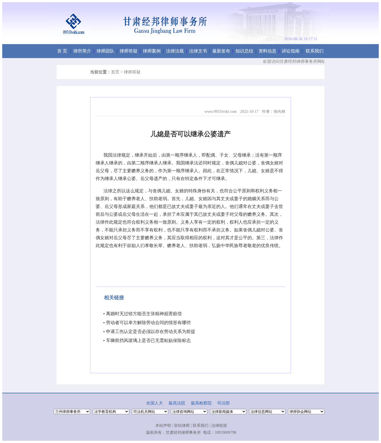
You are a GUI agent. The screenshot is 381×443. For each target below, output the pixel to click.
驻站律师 (182, 425)
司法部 (223, 403)
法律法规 (175, 51)
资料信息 (267, 51)
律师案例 (152, 51)
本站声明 (163, 425)
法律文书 (198, 51)
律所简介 (82, 51)
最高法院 (176, 403)
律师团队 (105, 51)
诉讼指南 (291, 51)
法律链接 (219, 425)
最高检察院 (201, 403)
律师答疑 (129, 51)
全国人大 (154, 403)
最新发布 (221, 51)
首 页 (62, 51)
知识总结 (244, 51)
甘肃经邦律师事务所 (183, 432)
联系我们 (315, 51)
